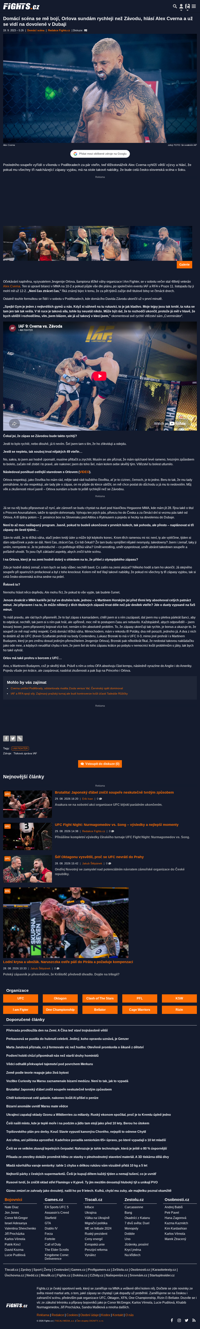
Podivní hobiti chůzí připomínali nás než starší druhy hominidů (52, 1055)
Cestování (61, 1269)
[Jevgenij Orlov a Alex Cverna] (98, 243)
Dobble (130, 1233)
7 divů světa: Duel (137, 1223)
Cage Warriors (139, 1009)
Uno (127, 1239)
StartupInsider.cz (162, 1275)
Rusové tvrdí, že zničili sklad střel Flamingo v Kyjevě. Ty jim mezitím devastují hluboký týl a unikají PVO (82, 1182)
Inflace (89, 1207)
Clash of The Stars (100, 998)
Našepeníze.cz (116, 1275)
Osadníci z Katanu (137, 1218)
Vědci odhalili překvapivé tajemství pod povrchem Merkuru (49, 1064)
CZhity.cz (97, 1275)
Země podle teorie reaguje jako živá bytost (37, 1072)
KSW (179, 998)
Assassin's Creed (57, 1212)
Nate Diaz (12, 1207)
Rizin (179, 1009)
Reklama (43, 1315)
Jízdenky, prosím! (136, 1244)
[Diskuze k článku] (85, 30)
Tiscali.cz (11, 1269)
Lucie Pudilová (15, 1255)
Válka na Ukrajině (97, 1218)
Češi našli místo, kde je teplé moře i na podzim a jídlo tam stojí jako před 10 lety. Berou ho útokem (77, 1123)
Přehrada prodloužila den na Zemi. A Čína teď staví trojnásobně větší (57, 1030)
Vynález (90, 1255)
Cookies (72, 1315)
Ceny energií (94, 1239)
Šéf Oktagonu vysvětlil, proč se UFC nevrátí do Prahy (99, 857)
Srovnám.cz (138, 1275)
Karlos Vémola (15, 1239)
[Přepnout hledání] (175, 6)
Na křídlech (132, 1255)
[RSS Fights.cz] (194, 1320)
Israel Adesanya (16, 1223)
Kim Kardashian (176, 1228)
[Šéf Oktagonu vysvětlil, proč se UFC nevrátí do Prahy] (27, 869)
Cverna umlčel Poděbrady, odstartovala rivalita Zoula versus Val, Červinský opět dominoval (67, 688)
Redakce (58, 1315)
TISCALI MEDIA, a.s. (65, 1321)
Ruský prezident (96, 1233)
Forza (49, 1233)
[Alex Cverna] (161, 243)
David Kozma (14, 1249)
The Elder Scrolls (57, 1249)
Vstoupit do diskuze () (102, 763)
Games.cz (78, 1269)
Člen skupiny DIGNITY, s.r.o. (90, 1321)
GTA (48, 1223)
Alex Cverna (11, 286)
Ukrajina (90, 1212)
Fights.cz (64, 1275)
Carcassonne (134, 1207)
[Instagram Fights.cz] (179, 1320)
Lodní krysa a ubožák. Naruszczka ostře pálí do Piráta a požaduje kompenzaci (68, 962)
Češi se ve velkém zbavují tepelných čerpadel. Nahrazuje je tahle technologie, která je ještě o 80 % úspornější (86, 1148)
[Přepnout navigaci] (181, 6)
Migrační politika (96, 1223)
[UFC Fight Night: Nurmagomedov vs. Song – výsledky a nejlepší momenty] (27, 836)
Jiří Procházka (14, 1233)
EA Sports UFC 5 (57, 1207)
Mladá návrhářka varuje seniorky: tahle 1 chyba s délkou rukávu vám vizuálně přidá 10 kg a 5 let (76, 1165)
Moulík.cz (48, 1275)
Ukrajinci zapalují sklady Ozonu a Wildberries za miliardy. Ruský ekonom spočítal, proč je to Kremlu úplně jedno (88, 1114)
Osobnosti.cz (140, 1269)
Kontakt (118, 1315)
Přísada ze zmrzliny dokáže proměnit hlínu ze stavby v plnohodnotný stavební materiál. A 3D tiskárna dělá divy (87, 1157)
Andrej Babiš (174, 1207)
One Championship (60, 1009)
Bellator (100, 1009)
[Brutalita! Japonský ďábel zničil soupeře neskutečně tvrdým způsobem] (27, 804)
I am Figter (20, 1009)
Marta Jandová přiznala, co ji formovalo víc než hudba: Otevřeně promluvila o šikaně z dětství (75, 1047)
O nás (129, 1315)
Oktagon (60, 998)
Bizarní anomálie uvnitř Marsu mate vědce (37, 1106)
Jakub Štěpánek (92, 863)
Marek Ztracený (175, 1239)
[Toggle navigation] (194, 6)
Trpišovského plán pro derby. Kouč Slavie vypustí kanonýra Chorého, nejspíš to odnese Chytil (76, 1131)
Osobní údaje (89, 1315)
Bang (128, 1212)
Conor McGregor (16, 1218)
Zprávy (26, 1269)
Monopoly (131, 1228)
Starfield (50, 1218)
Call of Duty (53, 1244)
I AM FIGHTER (20, 748)
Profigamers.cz (99, 1269)
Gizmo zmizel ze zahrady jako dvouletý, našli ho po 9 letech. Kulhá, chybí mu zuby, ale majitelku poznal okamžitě (88, 1190)
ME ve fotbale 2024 (98, 1228)
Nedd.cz (32, 1275)
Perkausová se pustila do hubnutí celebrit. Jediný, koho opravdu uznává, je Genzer (67, 1038)
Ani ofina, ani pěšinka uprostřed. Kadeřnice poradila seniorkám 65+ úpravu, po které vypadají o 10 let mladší (86, 1140)
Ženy (47, 1269)
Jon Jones (12, 1212)
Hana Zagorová (175, 1218)
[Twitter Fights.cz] (186, 1320)
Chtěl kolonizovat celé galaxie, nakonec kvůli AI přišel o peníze (52, 1098)
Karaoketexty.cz (164, 1269)
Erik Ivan (87, 798)
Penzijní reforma (96, 1249)
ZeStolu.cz (120, 1269)
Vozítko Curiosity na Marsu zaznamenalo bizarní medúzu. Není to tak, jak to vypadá (67, 1081)
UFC (20, 998)
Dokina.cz (80, 1275)
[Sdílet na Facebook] (6, 738)
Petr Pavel (172, 1212)
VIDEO (84, 472)
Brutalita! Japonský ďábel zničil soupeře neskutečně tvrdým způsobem (114, 792)
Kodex (106, 1315)
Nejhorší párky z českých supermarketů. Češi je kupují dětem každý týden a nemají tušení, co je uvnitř (81, 1174)
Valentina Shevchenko (20, 1228)
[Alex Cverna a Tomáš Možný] (34, 243)
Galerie (184, 264)
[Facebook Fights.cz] (172, 1320)
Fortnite (50, 1239)
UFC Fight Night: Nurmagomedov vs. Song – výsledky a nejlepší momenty (117, 825)
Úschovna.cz (14, 1275)
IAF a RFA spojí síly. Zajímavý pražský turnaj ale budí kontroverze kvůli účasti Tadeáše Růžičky (69, 693)
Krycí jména (133, 1249)
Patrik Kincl (13, 1244)
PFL (140, 998)
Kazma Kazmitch (176, 1223)
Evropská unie (95, 1244)
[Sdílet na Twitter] (13, 738)
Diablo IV (51, 1228)
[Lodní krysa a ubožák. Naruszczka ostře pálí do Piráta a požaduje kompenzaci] (66, 922)
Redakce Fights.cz (93, 831)
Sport (37, 1269)
